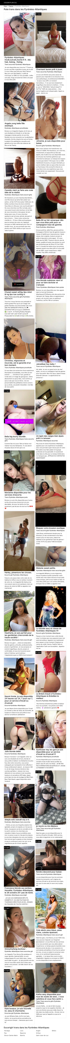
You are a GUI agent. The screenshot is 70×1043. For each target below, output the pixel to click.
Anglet (38, 1031)
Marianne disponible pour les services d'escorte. (18, 493)
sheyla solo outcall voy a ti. (17, 819)
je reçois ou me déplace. (47, 826)
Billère (54, 1031)
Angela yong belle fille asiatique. (15, 124)
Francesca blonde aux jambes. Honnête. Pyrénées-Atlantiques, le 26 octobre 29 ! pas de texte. (19, 890)
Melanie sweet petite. (46, 568)
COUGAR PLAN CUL (10, 2)
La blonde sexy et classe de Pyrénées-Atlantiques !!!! (48, 629)
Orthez (38, 1033)
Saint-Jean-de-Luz (42, 1035)
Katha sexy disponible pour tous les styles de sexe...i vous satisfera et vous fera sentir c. (50, 996)
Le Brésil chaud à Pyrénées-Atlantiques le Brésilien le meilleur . (49, 696)
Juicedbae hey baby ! (46, 364)
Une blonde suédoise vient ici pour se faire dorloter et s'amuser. (49, 282)
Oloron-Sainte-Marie (11, 1035)
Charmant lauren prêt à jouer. (49, 69)
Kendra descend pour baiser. (49, 872)
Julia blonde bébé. (13, 751)
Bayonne (23, 1033)
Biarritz (22, 1035)
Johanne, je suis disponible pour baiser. (50, 142)
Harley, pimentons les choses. (18, 572)
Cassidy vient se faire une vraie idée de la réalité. (19, 191)
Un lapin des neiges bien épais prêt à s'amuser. (50, 437)
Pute (5, 6)
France (11, 6)
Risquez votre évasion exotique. (50, 528)
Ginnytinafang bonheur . (16, 949)
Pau (5, 1033)
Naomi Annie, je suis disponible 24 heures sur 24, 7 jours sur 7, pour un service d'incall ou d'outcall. (19, 699)
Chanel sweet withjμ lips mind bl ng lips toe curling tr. (18, 293)
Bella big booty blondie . (16, 436)
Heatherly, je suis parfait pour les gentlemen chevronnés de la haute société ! (19, 635)
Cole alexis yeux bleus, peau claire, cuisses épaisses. (49, 931)
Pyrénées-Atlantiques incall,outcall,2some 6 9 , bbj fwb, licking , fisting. (18, 59)
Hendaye (7, 1031)
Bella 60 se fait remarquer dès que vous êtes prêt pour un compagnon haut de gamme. (49, 222)
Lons (21, 1031)
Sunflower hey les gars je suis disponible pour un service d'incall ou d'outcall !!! (49, 752)
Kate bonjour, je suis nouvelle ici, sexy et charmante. (18, 1009)
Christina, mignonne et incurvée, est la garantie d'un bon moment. (18, 362)
